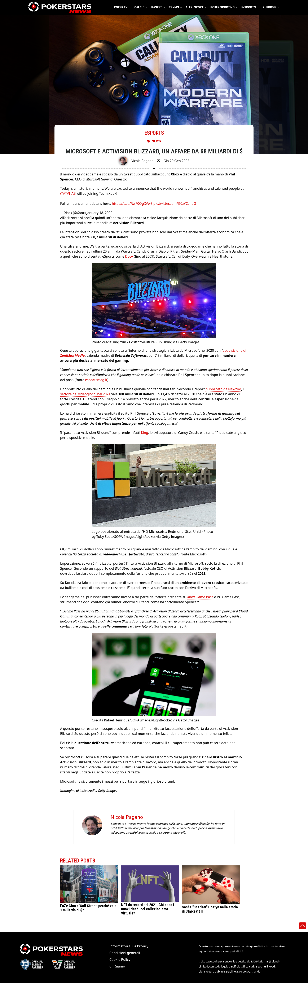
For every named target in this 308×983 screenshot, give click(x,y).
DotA (129, 256)
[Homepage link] (59, 7)
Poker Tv (121, 7)
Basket (156, 7)
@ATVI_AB (68, 193)
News (156, 141)
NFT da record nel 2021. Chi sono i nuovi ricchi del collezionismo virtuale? (147, 909)
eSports (154, 133)
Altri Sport (195, 7)
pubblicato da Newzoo (223, 389)
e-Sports (248, 7)
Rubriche (269, 7)
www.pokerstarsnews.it (220, 961)
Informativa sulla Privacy (128, 946)
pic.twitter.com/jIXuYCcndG (174, 203)
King (144, 432)
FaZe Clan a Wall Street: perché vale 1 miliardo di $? (88, 908)
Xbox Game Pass (200, 597)
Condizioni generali (124, 953)
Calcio (139, 7)
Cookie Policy (119, 959)
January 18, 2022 (99, 212)
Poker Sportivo (222, 7)
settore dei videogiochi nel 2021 (85, 394)
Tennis (174, 7)
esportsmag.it (96, 379)
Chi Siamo (117, 966)
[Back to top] (302, 925)
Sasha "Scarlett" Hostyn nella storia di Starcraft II (210, 909)
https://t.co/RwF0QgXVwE (132, 203)
